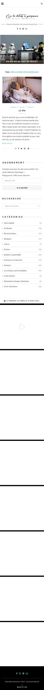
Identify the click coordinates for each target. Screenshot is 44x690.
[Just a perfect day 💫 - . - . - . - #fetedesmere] (22, 553)
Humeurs (30, 107)
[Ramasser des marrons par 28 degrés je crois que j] (22, 418)
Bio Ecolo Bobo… (22, 234)
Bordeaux (14, 107)
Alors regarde (22, 223)
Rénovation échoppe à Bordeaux (22, 281)
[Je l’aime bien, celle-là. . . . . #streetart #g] (22, 599)
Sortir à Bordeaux (22, 287)
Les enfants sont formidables (22, 271)
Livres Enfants (22, 276)
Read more (6, 143)
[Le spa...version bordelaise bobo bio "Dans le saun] (22, 508)
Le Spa (22, 110)
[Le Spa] (22, 90)
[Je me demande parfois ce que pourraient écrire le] (22, 463)
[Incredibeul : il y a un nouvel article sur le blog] (22, 644)
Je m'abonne (22, 188)
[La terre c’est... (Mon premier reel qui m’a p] (22, 327)
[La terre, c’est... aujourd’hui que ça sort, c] (22, 372)
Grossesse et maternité (22, 260)
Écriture (22, 107)
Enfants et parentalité (22, 255)
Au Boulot (22, 228)
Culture (22, 244)
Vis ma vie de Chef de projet (22, 61)
